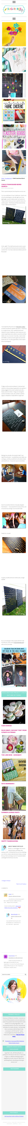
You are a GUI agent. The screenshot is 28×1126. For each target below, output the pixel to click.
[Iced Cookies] (14, 712)
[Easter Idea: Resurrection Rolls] (14, 162)
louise (10, 894)
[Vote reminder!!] (14, 770)
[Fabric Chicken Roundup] (14, 111)
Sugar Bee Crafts (14, 11)
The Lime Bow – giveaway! (11, 755)
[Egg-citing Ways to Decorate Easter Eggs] (14, 137)
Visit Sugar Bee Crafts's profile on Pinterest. (14, 1116)
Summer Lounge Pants (10, 812)
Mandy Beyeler (14, 914)
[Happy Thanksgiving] (14, 827)
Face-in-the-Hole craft (19, 642)
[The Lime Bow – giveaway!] (14, 744)
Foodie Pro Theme (16, 1122)
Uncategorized (8, 178)
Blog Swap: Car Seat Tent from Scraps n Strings (14, 731)
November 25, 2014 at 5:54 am (16, 957)
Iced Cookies (6, 726)
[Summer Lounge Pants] (14, 799)
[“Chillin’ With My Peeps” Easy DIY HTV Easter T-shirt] (14, 60)
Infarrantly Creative (20, 326)
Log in (20, 1123)
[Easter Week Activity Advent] (14, 85)
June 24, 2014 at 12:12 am (15, 896)
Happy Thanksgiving (9, 841)
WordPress (15, 1123)
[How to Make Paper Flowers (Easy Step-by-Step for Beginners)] (14, 34)
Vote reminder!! (8, 784)
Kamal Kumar (12, 955)
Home (2, 178)
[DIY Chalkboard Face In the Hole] (14, 667)
